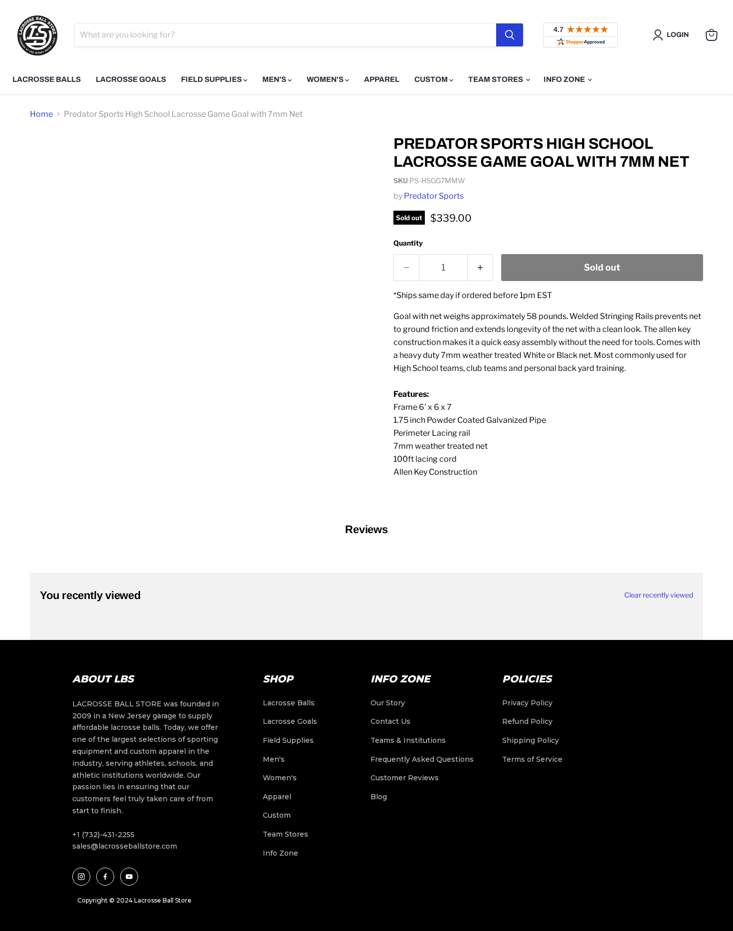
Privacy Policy (527, 702)
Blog (378, 796)
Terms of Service (532, 759)
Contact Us (390, 721)
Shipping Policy (530, 740)
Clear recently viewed (658, 595)
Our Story (387, 702)
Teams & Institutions (408, 740)
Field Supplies (212, 79)
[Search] (509, 34)
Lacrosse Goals (131, 79)
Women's (326, 79)
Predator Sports (434, 196)
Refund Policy (527, 721)
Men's (275, 79)
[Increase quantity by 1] (480, 268)
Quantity (408, 243)
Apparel (381, 79)
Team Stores (496, 79)
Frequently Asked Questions (422, 759)
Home (41, 114)
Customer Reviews (404, 777)
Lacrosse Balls (46, 79)
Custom (431, 79)
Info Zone (565, 79)
